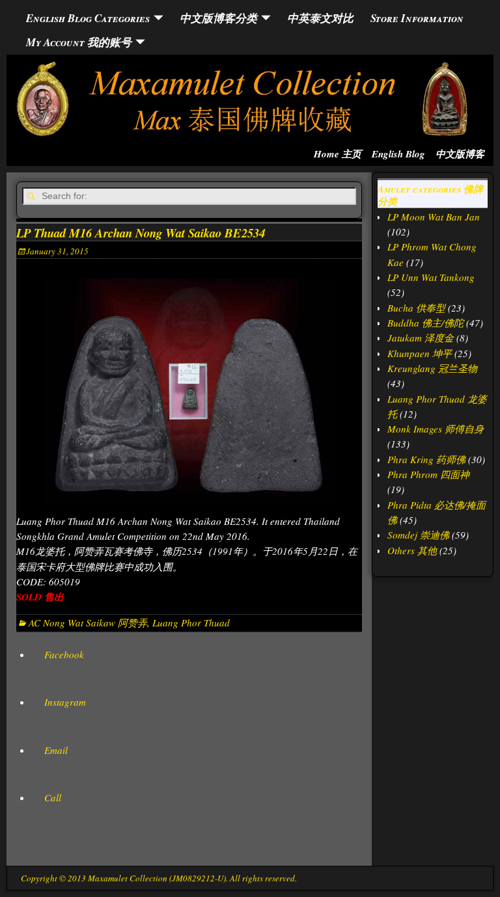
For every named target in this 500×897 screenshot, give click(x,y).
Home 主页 (337, 154)
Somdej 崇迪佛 (418, 534)
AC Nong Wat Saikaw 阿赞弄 (88, 622)
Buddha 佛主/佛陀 (425, 322)
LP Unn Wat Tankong (431, 277)
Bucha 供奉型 (416, 307)
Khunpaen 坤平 (419, 353)
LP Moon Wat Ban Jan (433, 216)
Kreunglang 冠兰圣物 (432, 368)
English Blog (398, 154)
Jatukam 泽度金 (420, 337)
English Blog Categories (88, 17)
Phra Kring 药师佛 (426, 459)
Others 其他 (412, 550)
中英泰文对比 (320, 17)
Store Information (417, 17)
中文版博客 (460, 154)
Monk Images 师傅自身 (435, 428)
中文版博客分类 (218, 17)
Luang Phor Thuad (191, 622)
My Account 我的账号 (79, 41)
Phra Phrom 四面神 (428, 474)
